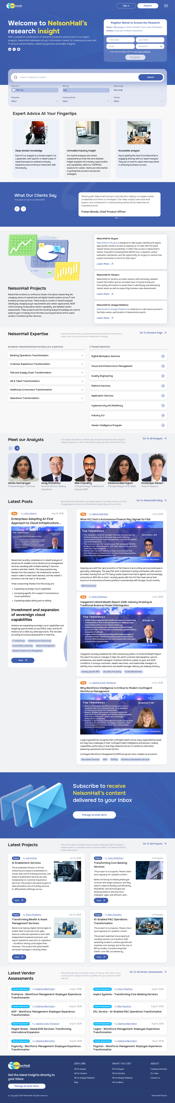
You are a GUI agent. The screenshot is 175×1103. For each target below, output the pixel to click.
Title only (19, 90)
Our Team (154, 1073)
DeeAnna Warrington (45, 989)
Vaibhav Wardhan (100, 514)
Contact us (155, 1078)
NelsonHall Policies (159, 1096)
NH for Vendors (80, 1073)
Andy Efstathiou (99, 596)
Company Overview (159, 1069)
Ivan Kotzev (31, 858)
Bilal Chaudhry (115, 914)
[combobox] (34, 101)
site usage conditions (142, 52)
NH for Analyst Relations (84, 1078)
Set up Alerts (117, 1082)
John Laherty (30, 513)
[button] (47, 355)
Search (150, 77)
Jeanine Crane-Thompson (104, 682)
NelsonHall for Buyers (107, 242)
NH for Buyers (80, 1069)
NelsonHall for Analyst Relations (112, 309)
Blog (76, 1082)
